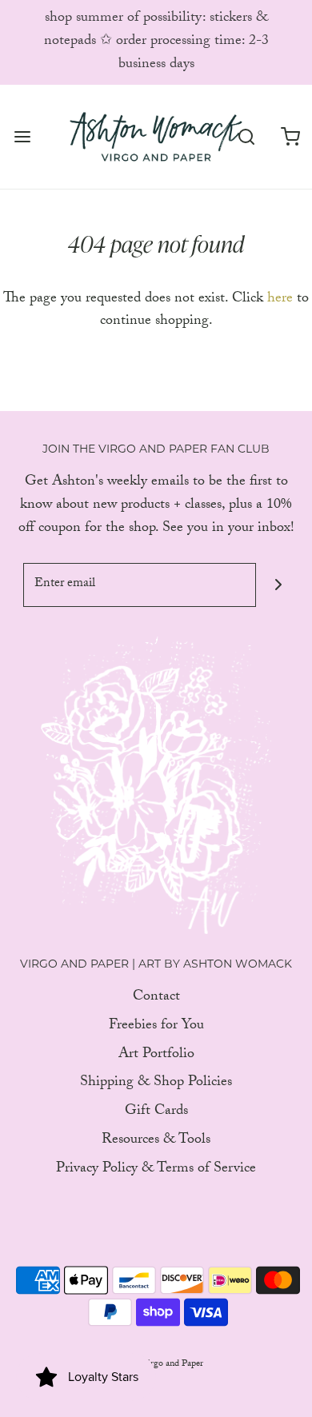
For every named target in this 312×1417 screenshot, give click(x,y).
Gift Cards (156, 1112)
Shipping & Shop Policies (156, 1084)
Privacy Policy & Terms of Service (156, 1170)
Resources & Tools (156, 1141)
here (280, 299)
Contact (156, 998)
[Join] (278, 585)
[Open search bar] (246, 136)
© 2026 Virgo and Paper (156, 1364)
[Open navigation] (22, 136)
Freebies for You (156, 1027)
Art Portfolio (156, 1056)
